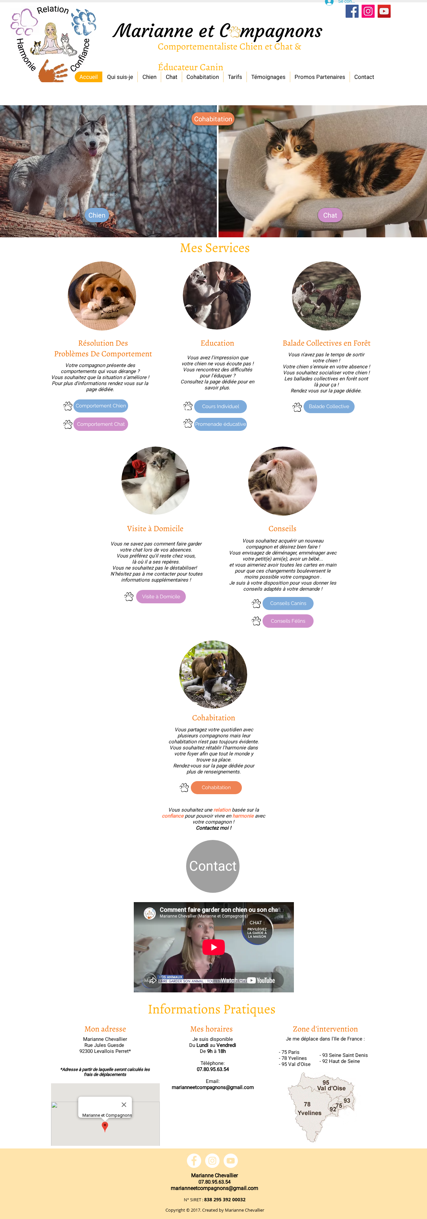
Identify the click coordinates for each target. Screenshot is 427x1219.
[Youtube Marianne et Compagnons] (384, 11)
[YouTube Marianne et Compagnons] (231, 1160)
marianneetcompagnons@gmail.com (213, 1087)
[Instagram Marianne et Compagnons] (368, 11)
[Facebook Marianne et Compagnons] (352, 11)
